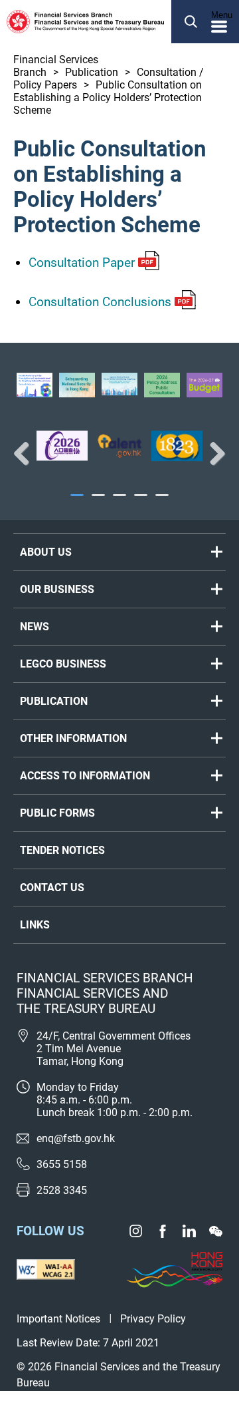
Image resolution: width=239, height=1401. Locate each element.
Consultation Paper (82, 262)
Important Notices (58, 1318)
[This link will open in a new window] (62, 445)
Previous (26, 453)
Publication (91, 72)
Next (212, 453)
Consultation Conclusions (100, 301)
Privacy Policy (153, 1318)
